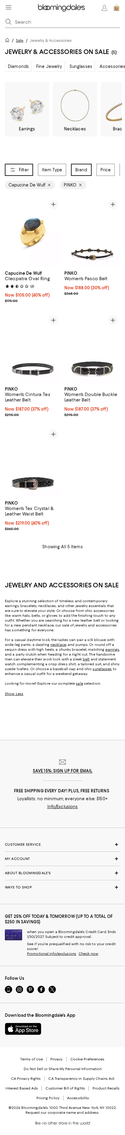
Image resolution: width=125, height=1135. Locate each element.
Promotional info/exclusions (51, 954)
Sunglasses (80, 66)
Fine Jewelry (49, 66)
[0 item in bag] (116, 8)
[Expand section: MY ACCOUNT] (62, 859)
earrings (112, 649)
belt (86, 659)
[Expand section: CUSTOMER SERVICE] (62, 844)
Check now (88, 954)
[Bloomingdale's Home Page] (61, 8)
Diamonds (18, 66)
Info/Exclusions (62, 806)
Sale (19, 40)
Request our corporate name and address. (62, 1112)
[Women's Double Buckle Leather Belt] (92, 348)
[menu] (8, 7)
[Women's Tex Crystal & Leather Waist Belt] (33, 462)
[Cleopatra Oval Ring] (33, 232)
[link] (33, 286)
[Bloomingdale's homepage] (8, 41)
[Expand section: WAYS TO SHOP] (62, 887)
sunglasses (102, 669)
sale (79, 683)
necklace (58, 645)
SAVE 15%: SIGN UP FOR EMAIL (63, 770)
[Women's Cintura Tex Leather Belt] (33, 348)
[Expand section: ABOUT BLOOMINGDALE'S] (62, 873)
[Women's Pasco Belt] (92, 232)
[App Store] (23, 1029)
